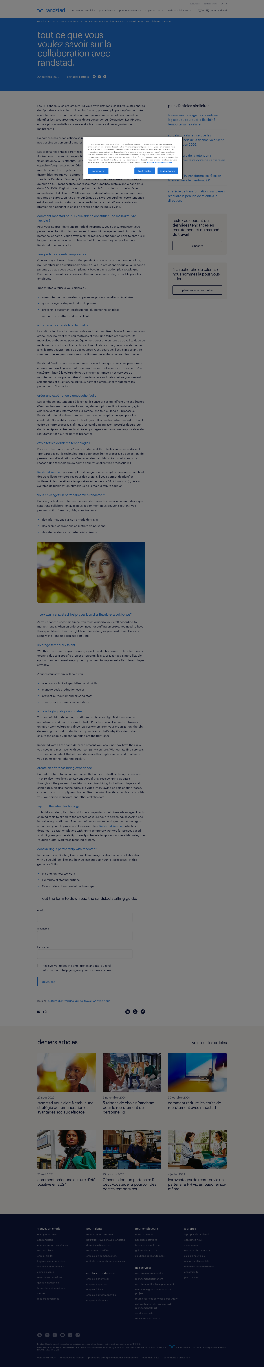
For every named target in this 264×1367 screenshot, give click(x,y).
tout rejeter (144, 170)
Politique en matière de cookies (159, 162)
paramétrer (98, 170)
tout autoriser (168, 170)
